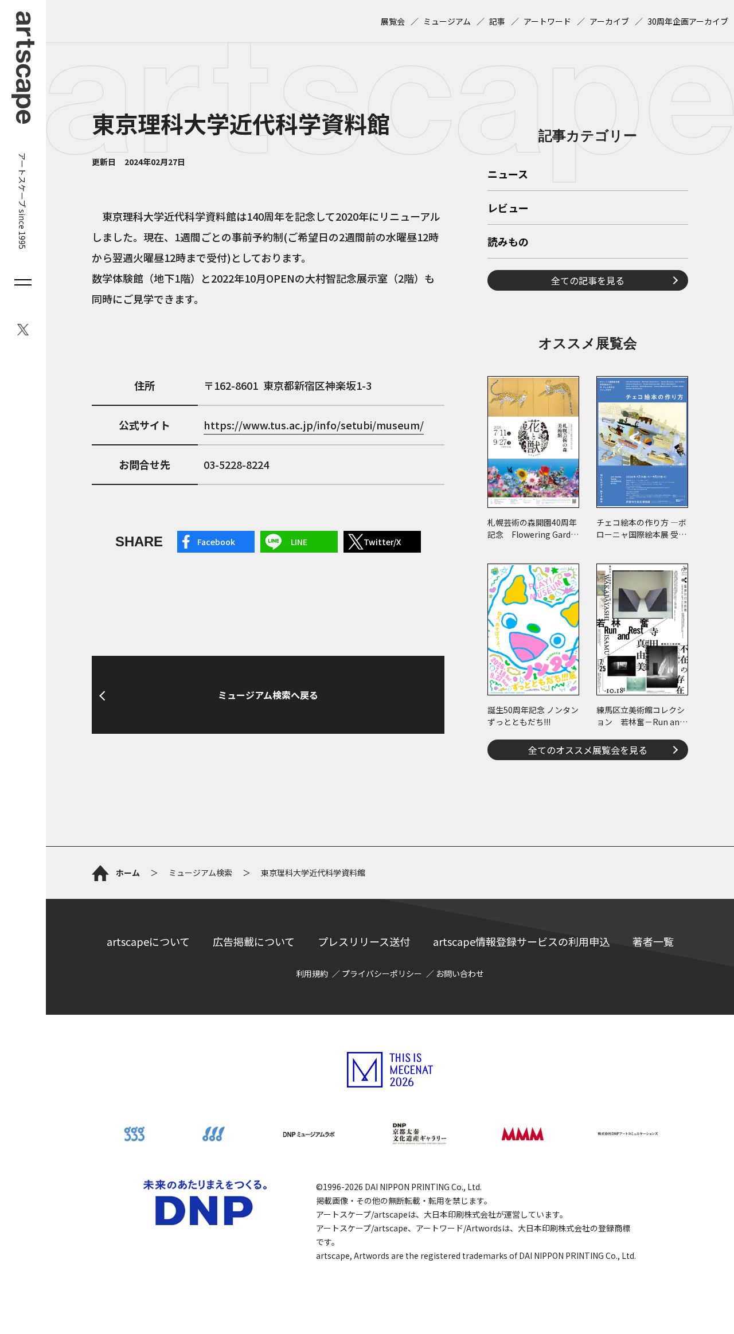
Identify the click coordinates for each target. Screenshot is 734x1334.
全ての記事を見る (587, 280)
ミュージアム (447, 21)
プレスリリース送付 (364, 941)
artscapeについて (148, 941)
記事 (497, 21)
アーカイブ (609, 21)
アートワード (547, 21)
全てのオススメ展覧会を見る (587, 750)
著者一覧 (653, 941)
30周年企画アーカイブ (687, 21)
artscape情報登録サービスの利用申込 (521, 941)
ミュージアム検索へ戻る (268, 695)
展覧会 (393, 21)
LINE (299, 541)
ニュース (507, 175)
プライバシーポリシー (382, 973)
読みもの (508, 242)
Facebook (216, 541)
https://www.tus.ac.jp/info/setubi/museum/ (314, 424)
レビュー (508, 208)
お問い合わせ (460, 973)
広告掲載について (254, 941)
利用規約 (312, 973)
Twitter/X (382, 541)
